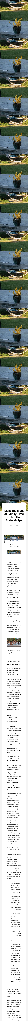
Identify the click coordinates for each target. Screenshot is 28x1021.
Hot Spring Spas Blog (14, 507)
